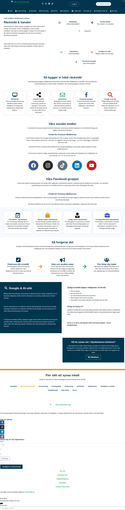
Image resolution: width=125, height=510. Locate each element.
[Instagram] (46, 4)
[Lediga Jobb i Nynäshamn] (77, 215)
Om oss (62, 471)
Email (1, 441)
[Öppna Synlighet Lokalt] (106, 11)
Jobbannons (92, 386)
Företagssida (56, 386)
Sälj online (65, 390)
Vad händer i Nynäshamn (18, 219)
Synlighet (13, 386)
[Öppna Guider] (90, 11)
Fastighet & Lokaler (108, 386)
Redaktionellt (53, 390)
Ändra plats (3, 505)
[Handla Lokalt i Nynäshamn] (47, 215)
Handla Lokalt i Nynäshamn (48, 219)
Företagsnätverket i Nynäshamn (107, 219)
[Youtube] (92, 165)
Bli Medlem (93, 357)
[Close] (1, 503)
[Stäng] (123, 1)
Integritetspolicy (62, 479)
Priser (75, 390)
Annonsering (43, 386)
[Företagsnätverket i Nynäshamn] (107, 215)
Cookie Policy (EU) (62, 487)
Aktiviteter (80, 386)
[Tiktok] (52, 4)
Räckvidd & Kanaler (28, 386)
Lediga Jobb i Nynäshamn (77, 219)
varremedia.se (29, 492)
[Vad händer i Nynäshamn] (17, 215)
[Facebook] (33, 165)
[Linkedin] (49, 4)
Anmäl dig (5, 458)
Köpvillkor (62, 483)
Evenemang (69, 386)
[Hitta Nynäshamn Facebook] (43, 4)
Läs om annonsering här (67, 155)
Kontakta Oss (62, 475)
